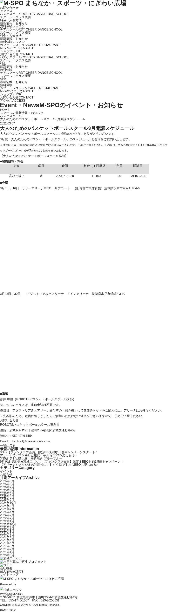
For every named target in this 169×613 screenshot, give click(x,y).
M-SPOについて (16, 48)
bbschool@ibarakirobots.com (30, 441)
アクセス (6, 11)
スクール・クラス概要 (15, 17)
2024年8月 (7, 506)
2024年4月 (7, 512)
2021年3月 (7, 546)
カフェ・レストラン (30, 45)
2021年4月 (7, 543)
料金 (3, 63)
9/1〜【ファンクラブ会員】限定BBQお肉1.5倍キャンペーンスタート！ (49, 452)
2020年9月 (7, 555)
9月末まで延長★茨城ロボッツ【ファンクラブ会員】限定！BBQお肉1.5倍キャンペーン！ (62, 461)
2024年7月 (7, 509)
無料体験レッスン (12, 26)
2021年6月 (7, 536)
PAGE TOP (8, 610)
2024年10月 (8, 502)
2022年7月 (7, 518)
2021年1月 (7, 552)
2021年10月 (8, 524)
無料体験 (6, 69)
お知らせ (6, 474)
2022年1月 (7, 521)
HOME (4, 109)
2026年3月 (7, 484)
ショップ (10, 51)
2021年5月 (7, 540)
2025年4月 (7, 496)
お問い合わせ (9, 7)
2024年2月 (7, 515)
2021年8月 (7, 530)
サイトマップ (9, 574)
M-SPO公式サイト (129, 145)
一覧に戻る (7, 445)
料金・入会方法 (11, 20)
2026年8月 (7, 481)
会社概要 (6, 568)
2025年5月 (7, 493)
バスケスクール (11, 116)
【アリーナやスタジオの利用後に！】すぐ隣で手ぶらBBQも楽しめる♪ (49, 464)
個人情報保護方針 (12, 571)
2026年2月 (7, 487)
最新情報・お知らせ (14, 23)
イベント (6, 471)
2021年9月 (7, 527)
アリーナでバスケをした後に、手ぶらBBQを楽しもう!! (38, 455)
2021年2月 (7, 549)
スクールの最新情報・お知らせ (21, 113)
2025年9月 (7, 490)
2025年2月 (7, 499)
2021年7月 (7, 533)
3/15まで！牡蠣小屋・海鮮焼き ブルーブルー (31, 458)
